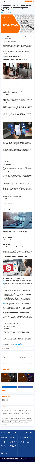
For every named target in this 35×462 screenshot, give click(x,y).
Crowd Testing (3, 435)
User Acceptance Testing (26, 418)
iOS (3, 403)
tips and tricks (4, 424)
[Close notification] (30, 459)
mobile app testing (10, 410)
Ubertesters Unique (23, 435)
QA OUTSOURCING (5, 413)
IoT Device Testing (4, 453)
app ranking (26, 423)
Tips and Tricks (5, 399)
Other (3, 398)
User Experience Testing (4, 438)
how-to (16, 410)
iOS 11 (7, 421)
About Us (2, 432)
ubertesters (14, 408)
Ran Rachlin (3, 12)
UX (12, 203)
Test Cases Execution (4, 441)
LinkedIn (4, 387)
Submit (6, 369)
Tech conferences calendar (16, 413)
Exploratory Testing (4, 437)
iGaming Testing (12, 446)
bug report (11, 12)
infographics (11, 416)
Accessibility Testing (12, 421)
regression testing (5, 415)
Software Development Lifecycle (13, 443)
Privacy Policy (31, 432)
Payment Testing (12, 437)
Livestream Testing (4, 454)
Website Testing (3, 452)
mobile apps (4, 410)
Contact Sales (28, 1)
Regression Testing (4, 446)
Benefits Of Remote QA (17, 418)
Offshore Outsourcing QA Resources (25, 442)
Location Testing (12, 438)
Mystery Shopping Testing (5, 440)
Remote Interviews (12, 440)
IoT (18, 415)
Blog (22, 431)
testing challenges (27, 408)
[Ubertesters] (4, 1)
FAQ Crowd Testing (9, 432)
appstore (22, 415)
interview (26, 415)
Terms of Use (27, 432)
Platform (2, 449)
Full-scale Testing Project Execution (25, 437)
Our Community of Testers (16, 432)
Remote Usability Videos (13, 441)
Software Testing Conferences (7, 418)
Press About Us (4, 416)
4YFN (10, 413)
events (21, 423)
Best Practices (5, 400)
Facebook (20, 387)
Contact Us (5, 432)
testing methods (19, 416)
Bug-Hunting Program (13, 445)
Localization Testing (4, 445)
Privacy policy (22, 460)
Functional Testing (4, 442)
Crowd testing (28, 410)
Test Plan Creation (23, 441)
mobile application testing (6, 408)
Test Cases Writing (23, 440)
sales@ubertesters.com (18, 344)
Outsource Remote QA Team (7, 423)
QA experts (6, 190)
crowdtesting (20, 408)
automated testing (16, 423)
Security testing (20, 421)
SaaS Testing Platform (23, 438)
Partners (24, 431)
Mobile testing (14, 415)
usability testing (21, 410)
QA (14, 416)
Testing (3, 421)
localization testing (25, 413)
